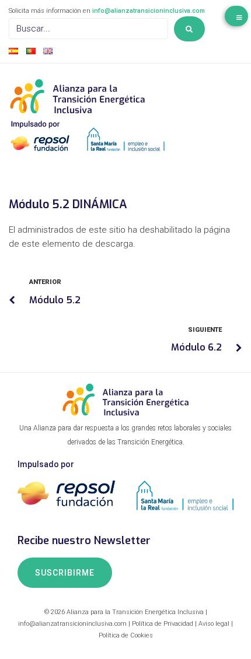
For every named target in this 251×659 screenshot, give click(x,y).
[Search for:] (88, 28)
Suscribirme (65, 572)
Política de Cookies (126, 635)
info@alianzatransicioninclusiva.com (148, 11)
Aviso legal (213, 624)
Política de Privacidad (162, 624)
